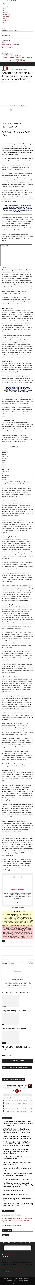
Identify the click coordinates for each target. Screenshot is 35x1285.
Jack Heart (24, 1218)
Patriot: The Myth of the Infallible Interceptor (17, 1179)
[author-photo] (17, 971)
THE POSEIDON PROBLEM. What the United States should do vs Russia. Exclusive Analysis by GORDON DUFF (18, 1123)
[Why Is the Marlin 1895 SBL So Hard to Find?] (17, 1037)
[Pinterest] (10, 952)
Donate (5, 12)
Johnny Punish (17, 1225)
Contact (5, 22)
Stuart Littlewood (21, 1220)
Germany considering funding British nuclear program (17, 1169)
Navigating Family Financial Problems (17, 1011)
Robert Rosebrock (7, 81)
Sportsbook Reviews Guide (19, 1283)
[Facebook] (3, 25)
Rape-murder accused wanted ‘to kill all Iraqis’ (8, 962)
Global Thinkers (7, 1230)
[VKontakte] (12, 25)
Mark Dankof (12, 1220)
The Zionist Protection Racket (14, 1029)
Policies (5, 11)
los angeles (25, 940)
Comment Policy (28, 925)
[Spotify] (9, 25)
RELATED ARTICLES (9, 993)
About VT (5, 7)
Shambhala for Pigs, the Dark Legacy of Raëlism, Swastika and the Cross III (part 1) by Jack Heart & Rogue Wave (18, 1185)
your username (6, 35)
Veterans (13, 942)
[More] (18, 952)
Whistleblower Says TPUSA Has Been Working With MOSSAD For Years (18, 1204)
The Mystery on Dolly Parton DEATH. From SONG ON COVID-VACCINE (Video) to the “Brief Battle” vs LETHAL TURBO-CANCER (17, 1143)
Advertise (5, 20)
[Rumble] (7, 25)
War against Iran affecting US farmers (15, 1194)
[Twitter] (10, 25)
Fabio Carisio (16, 1218)
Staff (4, 9)
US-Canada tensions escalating (13, 1190)
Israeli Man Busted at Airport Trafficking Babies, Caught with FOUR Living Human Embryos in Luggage (16, 1151)
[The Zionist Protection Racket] (17, 1019)
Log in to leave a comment (17, 1060)
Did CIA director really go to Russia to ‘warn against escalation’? (17, 1163)
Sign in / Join (6, 4)
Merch (5, 18)
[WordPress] (13, 25)
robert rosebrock (6, 942)
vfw (26, 942)
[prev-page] (2, 1053)
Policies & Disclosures (15, 925)
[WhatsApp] (14, 952)
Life (3, 1024)
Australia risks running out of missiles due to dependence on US (17, 1199)
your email (4, 52)
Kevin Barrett (18, 1215)
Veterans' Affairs (20, 942)
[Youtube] (14, 25)
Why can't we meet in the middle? (26, 962)
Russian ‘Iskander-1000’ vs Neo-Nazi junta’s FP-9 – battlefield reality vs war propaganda (17, 1137)
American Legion (10, 940)
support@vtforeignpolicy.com (16, 1269)
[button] (2, 64)
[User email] (17, 903)
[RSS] (8, 25)
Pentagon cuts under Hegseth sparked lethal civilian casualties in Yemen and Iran (17, 1174)
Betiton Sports (29, 1283)
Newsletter (6, 16)
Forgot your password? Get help (10, 44)
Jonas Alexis (10, 1215)
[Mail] (4, 25)
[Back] (2, 27)
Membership (6, 14)
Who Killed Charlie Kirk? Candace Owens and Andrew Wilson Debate (17, 1157)
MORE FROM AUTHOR (23, 993)
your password (6, 40)
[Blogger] (2, 25)
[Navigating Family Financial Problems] (17, 1001)
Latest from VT (7, 1118)
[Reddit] (6, 25)
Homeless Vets (18, 940)
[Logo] (6, 69)
